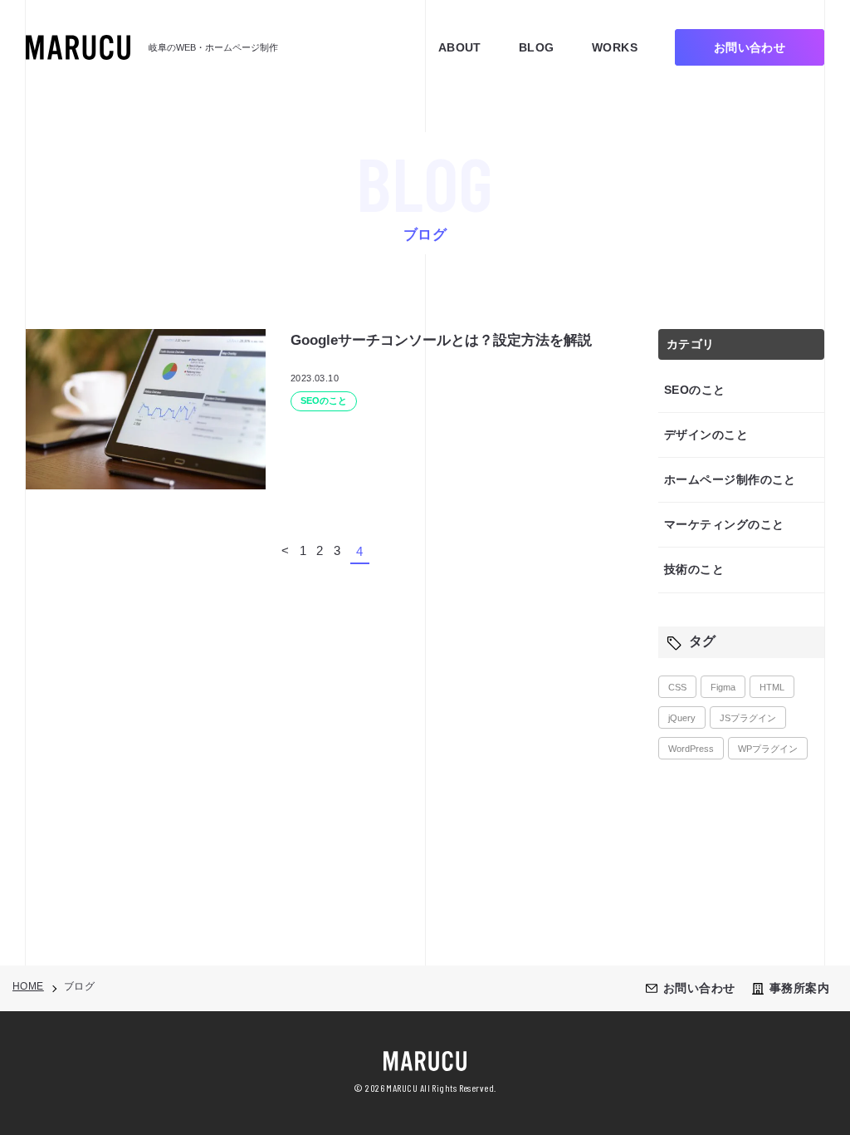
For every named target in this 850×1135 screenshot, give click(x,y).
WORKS (615, 47)
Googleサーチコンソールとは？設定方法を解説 (441, 340)
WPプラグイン (768, 749)
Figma (723, 687)
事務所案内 (799, 988)
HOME (28, 986)
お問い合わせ (699, 988)
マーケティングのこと (724, 524)
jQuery (682, 718)
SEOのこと (694, 389)
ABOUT (459, 47)
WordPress (691, 749)
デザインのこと (706, 434)
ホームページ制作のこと (730, 479)
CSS (677, 687)
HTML (772, 687)
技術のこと (694, 569)
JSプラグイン (748, 718)
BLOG (536, 47)
